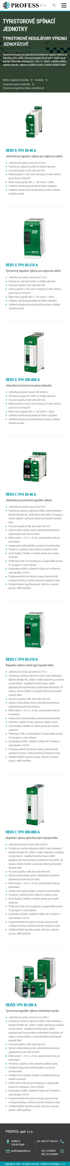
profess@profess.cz (21, 1150)
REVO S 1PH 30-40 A (21, 150)
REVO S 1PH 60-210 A (22, 264)
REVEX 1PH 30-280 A (21, 1004)
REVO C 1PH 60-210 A (22, 659)
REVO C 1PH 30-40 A (21, 494)
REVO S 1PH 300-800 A (23, 379)
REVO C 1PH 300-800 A (23, 831)
